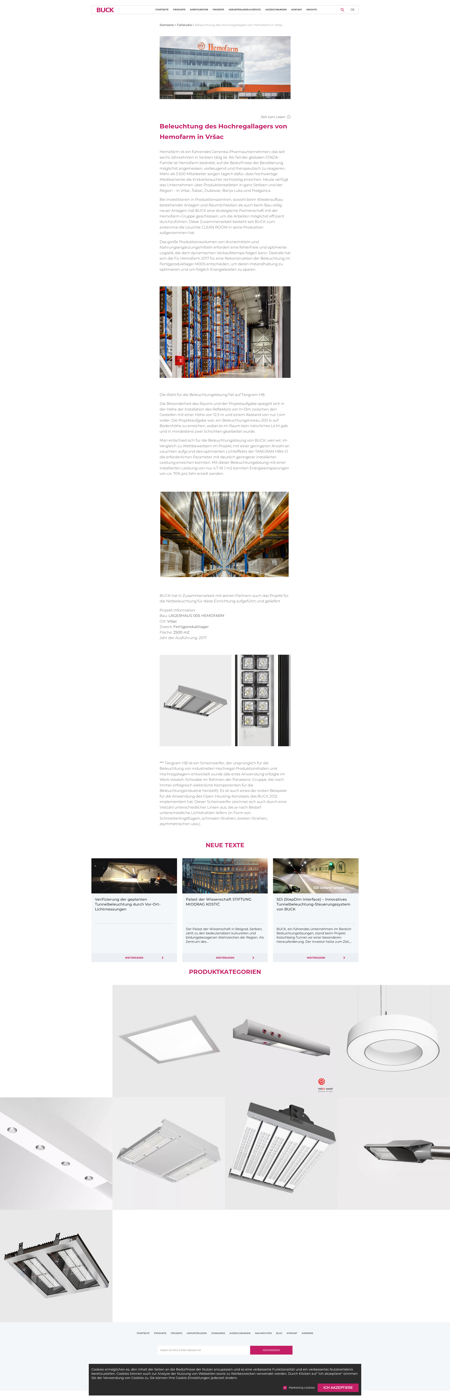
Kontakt (296, 9)
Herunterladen (197, 1333)
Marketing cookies (302, 1387)
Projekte (218, 9)
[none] (353, 10)
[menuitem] (353, 10)
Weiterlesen (134, 957)
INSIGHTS (311, 9)
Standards (218, 1333)
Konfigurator (199, 9)
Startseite (162, 9)
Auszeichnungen (276, 9)
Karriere (307, 1333)
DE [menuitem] (353, 9)
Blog (279, 1333)
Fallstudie (184, 25)
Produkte (179, 9)
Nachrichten (263, 1333)
